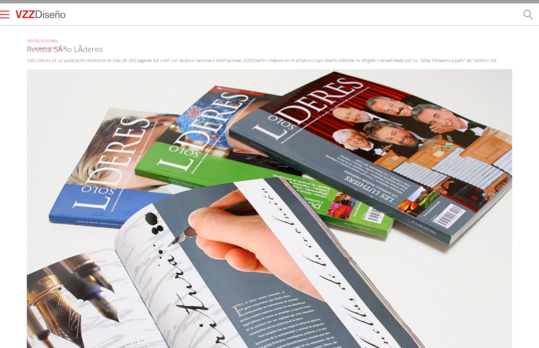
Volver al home (44, 32)
